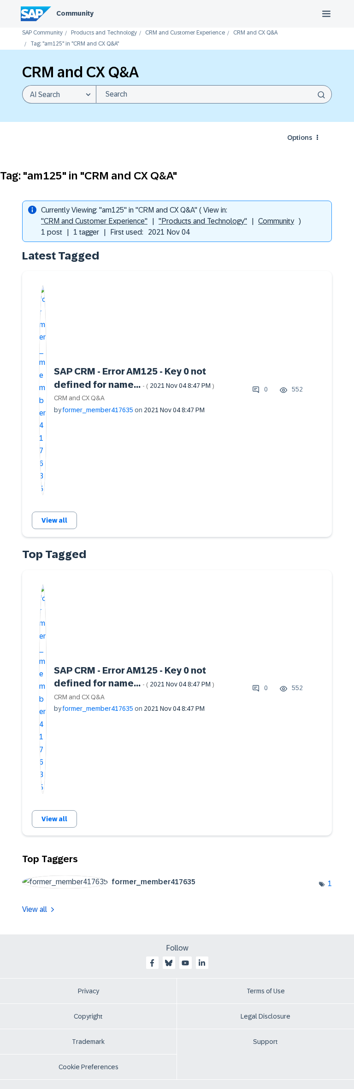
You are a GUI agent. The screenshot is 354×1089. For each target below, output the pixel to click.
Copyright (88, 1016)
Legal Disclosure (265, 1016)
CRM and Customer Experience (185, 33)
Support (265, 1041)
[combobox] (214, 94)
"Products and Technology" (203, 221)
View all (54, 520)
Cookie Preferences (88, 1067)
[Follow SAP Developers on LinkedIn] (202, 963)
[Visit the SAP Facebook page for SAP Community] (152, 963)
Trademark (88, 1041)
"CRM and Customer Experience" (94, 221)
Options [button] (299, 137)
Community (75, 13)
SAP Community (42, 33)
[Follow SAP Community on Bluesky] (168, 963)
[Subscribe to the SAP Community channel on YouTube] (185, 963)
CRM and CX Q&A (255, 33)
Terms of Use (266, 991)
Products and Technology (104, 33)
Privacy (88, 991)
